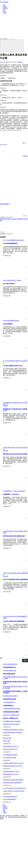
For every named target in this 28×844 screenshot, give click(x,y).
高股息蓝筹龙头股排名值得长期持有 (12, 782)
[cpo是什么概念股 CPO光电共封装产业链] (14, 788)
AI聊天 (5, 12)
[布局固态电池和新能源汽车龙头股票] (13, 729)
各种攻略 (20, 62)
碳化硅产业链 (6, 740)
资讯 (4, 4)
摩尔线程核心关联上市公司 (10, 749)
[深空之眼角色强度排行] (9, 280)
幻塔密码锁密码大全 (8, 705)
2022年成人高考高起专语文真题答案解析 (13, 621)
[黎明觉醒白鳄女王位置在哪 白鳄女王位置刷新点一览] (15, 404)
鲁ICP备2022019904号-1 (6, 815)
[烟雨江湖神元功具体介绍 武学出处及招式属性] (15, 449)
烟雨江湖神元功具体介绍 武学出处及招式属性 (15, 454)
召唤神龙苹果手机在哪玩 (9, 699)
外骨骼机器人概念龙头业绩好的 (11, 724)
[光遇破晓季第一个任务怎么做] (11, 491)
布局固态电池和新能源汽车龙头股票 (12, 732)
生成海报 (24, 156)
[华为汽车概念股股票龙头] (10, 796)
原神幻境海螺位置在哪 (9, 673)
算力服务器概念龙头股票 (9, 757)
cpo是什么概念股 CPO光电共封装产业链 (13, 791)
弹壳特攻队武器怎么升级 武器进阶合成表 (14, 536)
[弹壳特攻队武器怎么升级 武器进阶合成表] (14, 531)
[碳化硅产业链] (7, 738)
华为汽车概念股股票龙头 (9, 799)
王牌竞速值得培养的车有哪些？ (11, 711)
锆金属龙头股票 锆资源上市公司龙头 (12, 766)
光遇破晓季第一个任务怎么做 (11, 494)
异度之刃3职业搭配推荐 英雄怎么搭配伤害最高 (15, 579)
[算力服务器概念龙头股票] (10, 754)
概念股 (5, 6)
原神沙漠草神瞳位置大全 (9, 667)
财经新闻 (5, 8)
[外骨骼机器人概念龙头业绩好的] (12, 721)
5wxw (1, 62)
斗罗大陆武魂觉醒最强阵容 (10, 243)
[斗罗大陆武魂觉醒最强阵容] (11, 240)
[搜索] (12, 46)
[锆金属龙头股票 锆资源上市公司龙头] (13, 763)
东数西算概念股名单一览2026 (11, 774)
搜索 (1, 658)
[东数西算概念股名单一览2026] (11, 771)
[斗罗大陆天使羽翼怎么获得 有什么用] (13, 360)
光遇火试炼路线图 (8, 323)
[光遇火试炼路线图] (8, 320)
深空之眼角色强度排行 (9, 283)
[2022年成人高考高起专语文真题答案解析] (14, 616)
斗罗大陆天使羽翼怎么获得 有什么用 (12, 365)
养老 (4, 9)
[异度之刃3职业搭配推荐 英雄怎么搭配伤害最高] (15, 574)
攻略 (4, 11)
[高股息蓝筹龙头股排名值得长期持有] (13, 779)
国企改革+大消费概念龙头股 (10, 718)
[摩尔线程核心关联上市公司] (11, 746)
